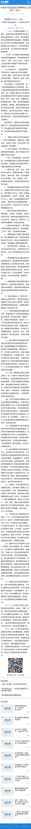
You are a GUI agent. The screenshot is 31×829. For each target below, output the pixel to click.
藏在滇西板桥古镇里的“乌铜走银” (21, 789)
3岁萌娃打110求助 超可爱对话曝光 (21, 766)
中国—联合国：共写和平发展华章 (14, 684)
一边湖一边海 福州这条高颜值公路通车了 (22, 814)
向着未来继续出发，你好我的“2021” (20, 708)
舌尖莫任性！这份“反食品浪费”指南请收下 (22, 755)
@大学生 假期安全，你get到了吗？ (22, 730)
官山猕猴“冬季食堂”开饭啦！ (22, 719)
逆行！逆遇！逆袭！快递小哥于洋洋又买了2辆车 (21, 802)
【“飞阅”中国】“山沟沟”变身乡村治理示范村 (22, 778)
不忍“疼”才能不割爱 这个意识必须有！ (22, 742)
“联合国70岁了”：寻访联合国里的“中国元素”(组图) (15, 690)
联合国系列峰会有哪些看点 (11, 695)
